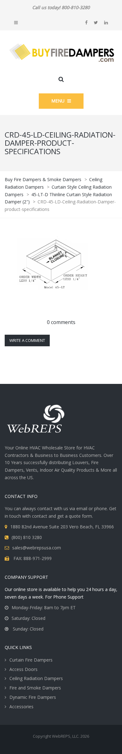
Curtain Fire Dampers (31, 660)
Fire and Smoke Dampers (35, 688)
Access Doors (23, 669)
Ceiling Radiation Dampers (36, 678)
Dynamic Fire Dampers (32, 697)
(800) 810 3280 (27, 537)
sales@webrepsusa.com (36, 548)
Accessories (21, 706)
